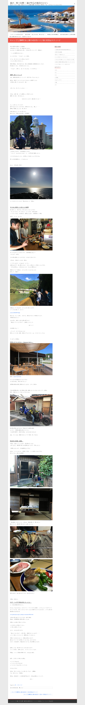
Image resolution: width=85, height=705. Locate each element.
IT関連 (56, 77)
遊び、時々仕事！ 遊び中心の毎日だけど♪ (29, 3)
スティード (19, 685)
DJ (55, 72)
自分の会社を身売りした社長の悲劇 (67, 34)
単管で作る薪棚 (58, 52)
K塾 (56, 82)
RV (56, 84)
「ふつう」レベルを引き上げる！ (17, 34)
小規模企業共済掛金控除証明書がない (63, 49)
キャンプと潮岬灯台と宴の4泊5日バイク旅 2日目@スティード (24, 692)
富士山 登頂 (27, 34)
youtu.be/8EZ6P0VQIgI (15, 312)
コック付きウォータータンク (61, 57)
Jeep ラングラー (58, 80)
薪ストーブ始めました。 (60, 54)
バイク (21, 687)
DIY (56, 70)
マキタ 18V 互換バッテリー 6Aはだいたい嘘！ (65, 59)
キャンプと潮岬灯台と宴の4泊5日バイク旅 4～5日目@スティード (38, 694)
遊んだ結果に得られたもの (15, 36)
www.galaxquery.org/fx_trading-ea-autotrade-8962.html (21, 614)
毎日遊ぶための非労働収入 (53, 34)
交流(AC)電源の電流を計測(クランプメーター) (65, 61)
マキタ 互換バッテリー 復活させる (62, 64)
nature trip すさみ (17, 376)
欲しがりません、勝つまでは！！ (39, 34)
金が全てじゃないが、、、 (28, 36)
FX (15, 685)
